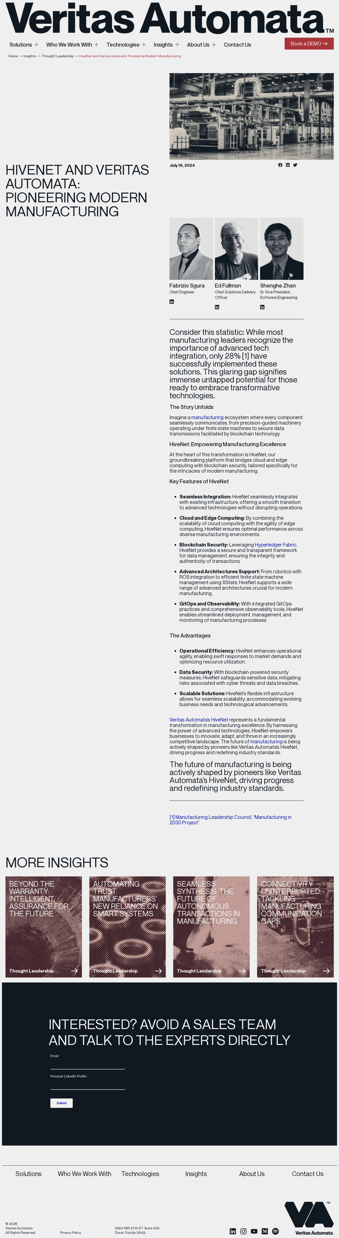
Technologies (140, 1174)
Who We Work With (84, 1174)
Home (13, 56)
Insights (30, 56)
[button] (280, 165)
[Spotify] (275, 1231)
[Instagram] (243, 1231)
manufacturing (207, 417)
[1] (245, 355)
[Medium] (264, 1231)
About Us (252, 1174)
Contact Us (308, 1174)
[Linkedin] (232, 1231)
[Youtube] (254, 1231)
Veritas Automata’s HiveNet (199, 720)
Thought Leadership (57, 56)
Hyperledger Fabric (275, 545)
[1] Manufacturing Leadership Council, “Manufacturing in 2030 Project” (231, 820)
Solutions (29, 1174)
